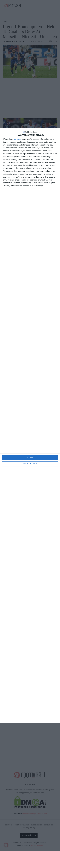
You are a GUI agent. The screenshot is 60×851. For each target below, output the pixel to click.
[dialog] (30, 425)
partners (17, 139)
